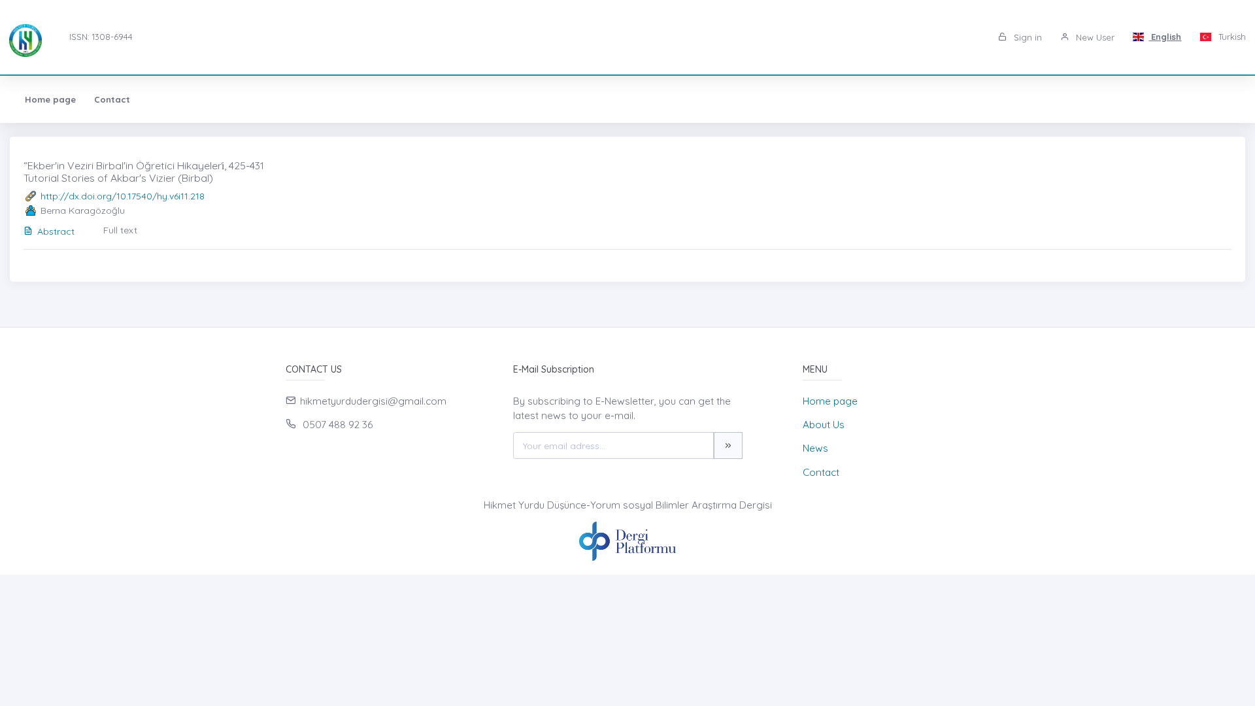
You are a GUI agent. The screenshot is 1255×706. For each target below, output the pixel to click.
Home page (50, 99)
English (1164, 36)
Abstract (56, 231)
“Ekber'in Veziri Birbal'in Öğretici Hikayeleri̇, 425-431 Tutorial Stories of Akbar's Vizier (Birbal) (144, 171)
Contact (112, 99)
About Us (824, 424)
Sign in (1026, 37)
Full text (120, 230)
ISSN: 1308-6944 (101, 36)
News (815, 448)
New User (1093, 37)
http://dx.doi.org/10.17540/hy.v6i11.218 (123, 196)
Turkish (1231, 36)
